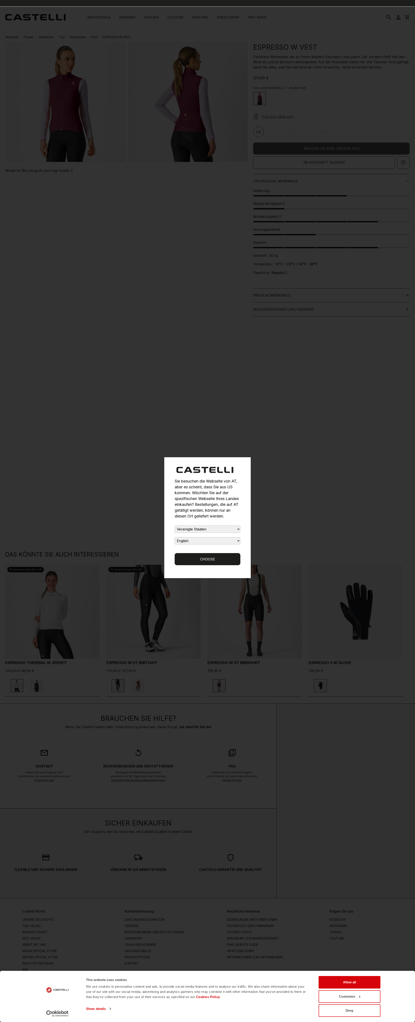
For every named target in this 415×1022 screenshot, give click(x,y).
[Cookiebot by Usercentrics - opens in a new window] (57, 1013)
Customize (347, 996)
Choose (207, 559)
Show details (96, 1009)
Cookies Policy (208, 997)
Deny (349, 1010)
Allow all (349, 982)
